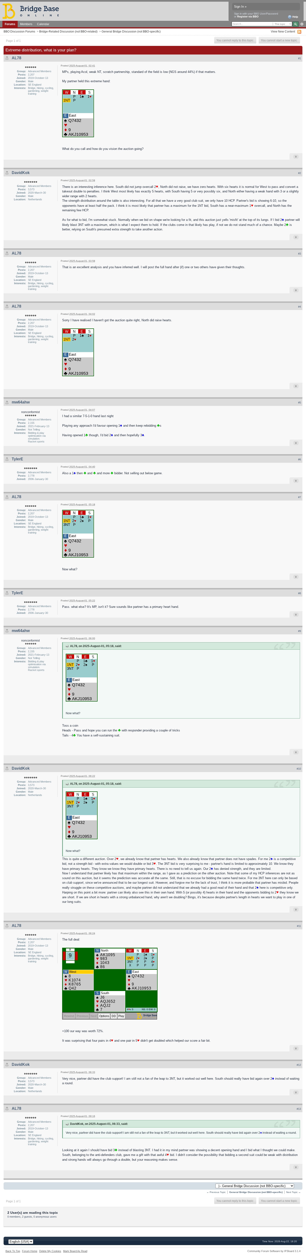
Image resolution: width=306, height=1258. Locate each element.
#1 (299, 58)
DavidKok (21, 173)
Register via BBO (248, 16)
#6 (299, 459)
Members (26, 24)
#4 (299, 306)
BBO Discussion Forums (19, 31)
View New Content (283, 31)
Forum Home (29, 1251)
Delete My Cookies (50, 1251)
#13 (299, 1108)
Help (295, 16)
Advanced (302, 24)
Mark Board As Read (75, 1251)
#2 (299, 173)
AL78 (16, 58)
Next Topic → (293, 1192)
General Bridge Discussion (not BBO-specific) (131, 31)
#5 (299, 402)
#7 (299, 497)
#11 (299, 926)
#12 (299, 1064)
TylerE (17, 459)
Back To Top (12, 1251)
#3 (299, 253)
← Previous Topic (216, 1192)
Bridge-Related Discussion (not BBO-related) (68, 31)
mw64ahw (21, 402)
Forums (10, 24)
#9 (299, 631)
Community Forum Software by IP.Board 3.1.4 (274, 1251)
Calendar (43, 24)
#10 (299, 768)
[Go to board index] (33, 11)
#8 (299, 593)
